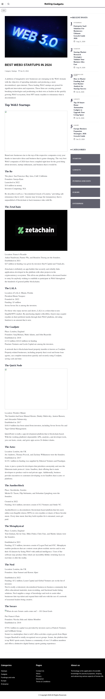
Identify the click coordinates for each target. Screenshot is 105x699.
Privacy (38, 676)
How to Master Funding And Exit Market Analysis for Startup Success (80, 84)
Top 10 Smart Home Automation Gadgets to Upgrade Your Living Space (79, 109)
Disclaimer (40, 679)
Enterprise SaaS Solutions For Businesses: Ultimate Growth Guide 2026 (80, 32)
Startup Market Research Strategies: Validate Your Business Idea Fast (80, 58)
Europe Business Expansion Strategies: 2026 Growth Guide (80, 132)
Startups (14, 71)
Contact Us (40, 671)
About (38, 673)
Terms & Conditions (43, 681)
